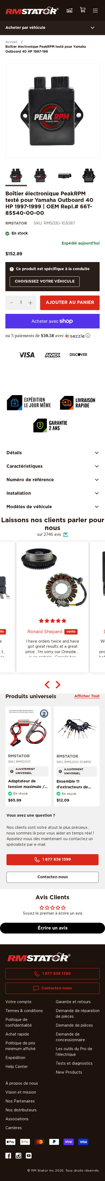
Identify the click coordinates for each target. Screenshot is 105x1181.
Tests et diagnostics (74, 1063)
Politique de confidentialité (18, 1022)
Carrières (13, 1128)
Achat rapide (17, 1034)
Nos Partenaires (20, 1101)
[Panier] (82, 10)
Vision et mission (20, 1092)
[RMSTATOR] (32, 10)
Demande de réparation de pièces (78, 1014)
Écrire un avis (53, 928)
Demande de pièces (74, 1025)
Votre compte (18, 1002)
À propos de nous (21, 1083)
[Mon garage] (69, 10)
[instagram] (18, 1156)
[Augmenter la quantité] (30, 303)
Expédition (15, 1058)
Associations (17, 1119)
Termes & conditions (24, 1011)
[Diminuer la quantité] (11, 303)
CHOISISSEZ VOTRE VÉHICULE (45, 281)
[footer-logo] (39, 957)
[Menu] (95, 10)
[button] (52, 336)
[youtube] (29, 1156)
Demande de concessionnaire (70, 1037)
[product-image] (28, 729)
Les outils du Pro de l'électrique (74, 1052)
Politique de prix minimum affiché (20, 1046)
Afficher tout (87, 696)
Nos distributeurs (21, 1110)
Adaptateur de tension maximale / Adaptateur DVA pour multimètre (26, 789)
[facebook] (8, 1156)
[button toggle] (92, 28)
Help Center (16, 1067)
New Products (69, 1072)
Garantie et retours (73, 1002)
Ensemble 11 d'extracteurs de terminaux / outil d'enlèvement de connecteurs (73, 793)
